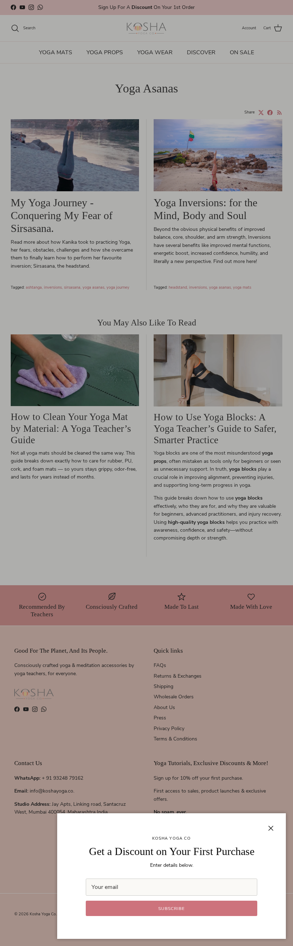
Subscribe (171, 908)
